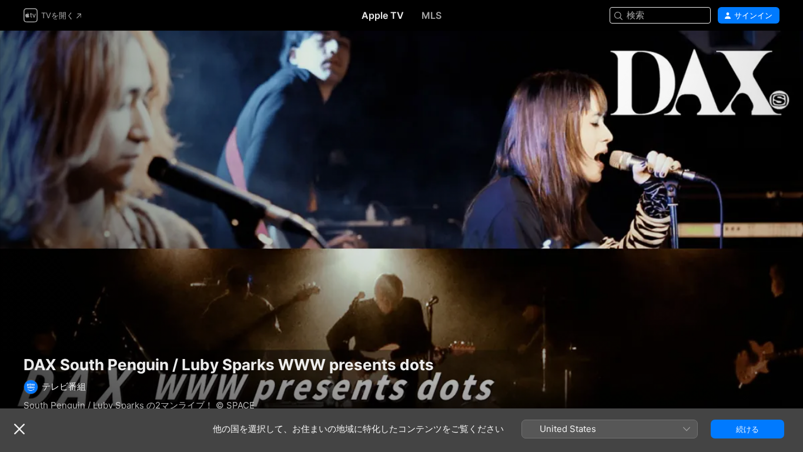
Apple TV (383, 15)
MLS (431, 15)
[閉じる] (19, 429)
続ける (747, 429)
